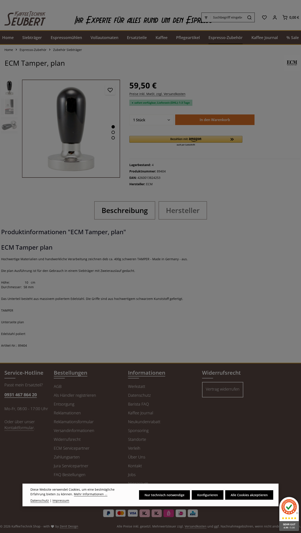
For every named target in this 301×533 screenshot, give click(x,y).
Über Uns (136, 457)
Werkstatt (136, 386)
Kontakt (135, 465)
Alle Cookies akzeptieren (249, 495)
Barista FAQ (138, 404)
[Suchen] (249, 17)
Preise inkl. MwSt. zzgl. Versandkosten (157, 94)
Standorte (137, 439)
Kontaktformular (19, 427)
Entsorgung (64, 404)
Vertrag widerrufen (223, 389)
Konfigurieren (207, 495)
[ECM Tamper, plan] (71, 129)
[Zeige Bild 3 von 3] (113, 137)
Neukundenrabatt (144, 421)
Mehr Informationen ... (90, 494)
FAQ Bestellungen (69, 474)
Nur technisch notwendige (164, 495)
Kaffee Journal (140, 412)
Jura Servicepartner (71, 465)
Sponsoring (138, 430)
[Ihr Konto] (274, 17)
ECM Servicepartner (71, 448)
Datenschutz (139, 395)
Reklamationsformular (74, 421)
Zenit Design (69, 526)
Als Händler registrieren (75, 395)
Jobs (132, 474)
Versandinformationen (74, 430)
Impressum (60, 500)
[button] (186, 141)
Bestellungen (70, 372)
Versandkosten (195, 526)
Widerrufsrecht (67, 439)
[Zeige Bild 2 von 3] (113, 132)
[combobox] (227, 17)
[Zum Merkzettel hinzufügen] (110, 90)
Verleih (134, 448)
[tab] (125, 210)
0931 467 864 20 (20, 395)
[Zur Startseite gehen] (23, 17)
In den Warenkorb (215, 119)
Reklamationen (67, 412)
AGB (57, 386)
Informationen (146, 372)
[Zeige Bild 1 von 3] (113, 126)
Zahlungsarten (67, 457)
